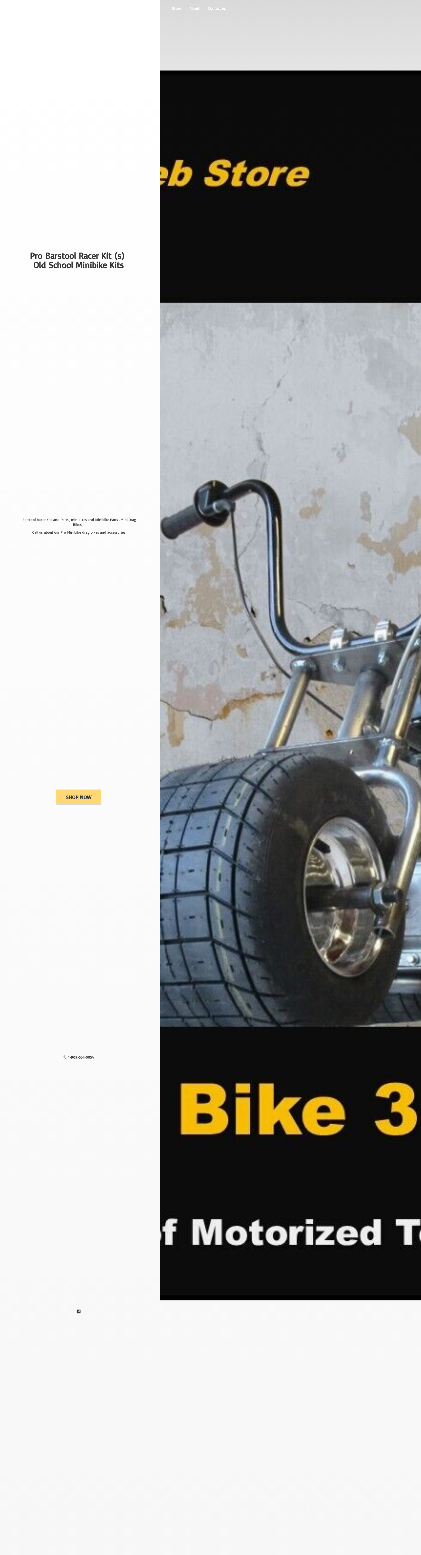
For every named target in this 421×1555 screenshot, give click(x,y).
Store (176, 8)
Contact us (217, 8)
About (195, 8)
